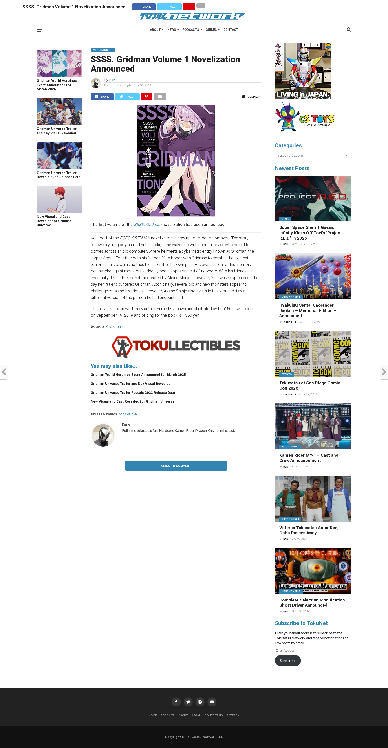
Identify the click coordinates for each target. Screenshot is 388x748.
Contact (230, 29)
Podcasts (191, 29)
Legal (196, 715)
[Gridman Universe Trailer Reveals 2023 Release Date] (59, 167)
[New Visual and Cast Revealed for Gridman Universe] (59, 211)
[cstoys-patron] (307, 134)
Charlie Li (289, 322)
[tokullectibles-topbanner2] (176, 358)
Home (153, 715)
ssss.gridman (129, 414)
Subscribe (287, 660)
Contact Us (214, 715)
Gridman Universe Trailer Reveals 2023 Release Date (58, 175)
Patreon (233, 715)
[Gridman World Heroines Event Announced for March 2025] (59, 75)
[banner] (303, 98)
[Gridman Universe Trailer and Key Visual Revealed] (59, 123)
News (171, 29)
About (155, 29)
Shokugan (114, 326)
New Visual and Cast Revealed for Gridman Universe (54, 221)
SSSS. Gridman (147, 224)
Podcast (167, 715)
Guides (211, 29)
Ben (112, 80)
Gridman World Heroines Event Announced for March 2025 (57, 85)
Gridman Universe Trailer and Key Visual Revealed (57, 131)
